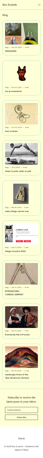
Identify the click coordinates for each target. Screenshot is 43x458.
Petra (25, 449)
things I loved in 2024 (15, 251)
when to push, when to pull (18, 171)
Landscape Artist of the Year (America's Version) (17, 376)
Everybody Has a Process (17, 334)
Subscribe (21, 417)
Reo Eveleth (10, 4)
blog (6, 47)
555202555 (10, 51)
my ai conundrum (13, 91)
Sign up (21, 438)
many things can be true (17, 211)
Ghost (18, 449)
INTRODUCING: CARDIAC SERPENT (14, 293)
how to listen (11, 131)
